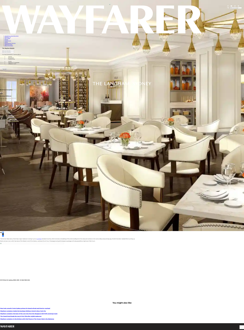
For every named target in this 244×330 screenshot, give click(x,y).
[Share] (3, 236)
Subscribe (4, 69)
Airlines (10, 56)
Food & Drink (11, 59)
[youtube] (231, 6)
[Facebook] (3, 232)
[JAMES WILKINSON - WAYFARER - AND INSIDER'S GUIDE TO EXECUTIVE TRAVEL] (109, 4)
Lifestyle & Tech (12, 63)
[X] (3, 234)
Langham (39, 238)
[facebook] (228, 6)
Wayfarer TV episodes (13, 62)
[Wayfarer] (7, 327)
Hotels (10, 61)
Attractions (11, 58)
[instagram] (235, 6)
